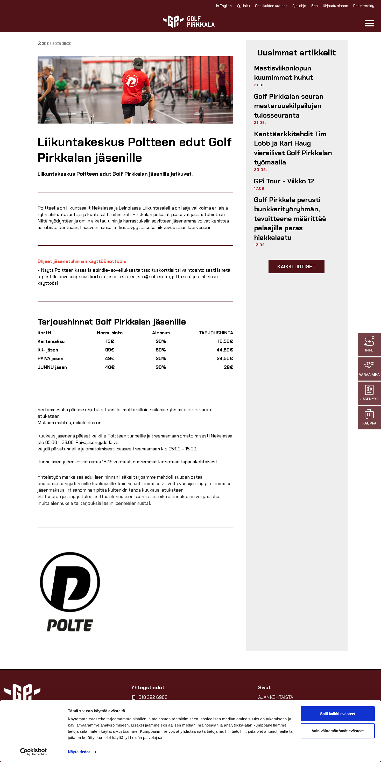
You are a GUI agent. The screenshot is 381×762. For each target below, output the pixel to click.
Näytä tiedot (79, 752)
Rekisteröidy (363, 5)
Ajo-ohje (299, 5)
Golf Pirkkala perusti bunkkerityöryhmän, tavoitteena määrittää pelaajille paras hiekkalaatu (290, 218)
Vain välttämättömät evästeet (338, 730)
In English (224, 5)
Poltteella (48, 208)
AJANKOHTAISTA (275, 697)
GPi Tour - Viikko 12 (284, 181)
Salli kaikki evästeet (337, 713)
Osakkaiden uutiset (271, 5)
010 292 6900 (152, 697)
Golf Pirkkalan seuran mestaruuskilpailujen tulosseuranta (288, 106)
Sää (314, 5)
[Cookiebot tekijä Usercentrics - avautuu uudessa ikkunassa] (33, 752)
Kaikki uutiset (296, 266)
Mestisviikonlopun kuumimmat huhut (283, 73)
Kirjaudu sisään (335, 5)
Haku (246, 5)
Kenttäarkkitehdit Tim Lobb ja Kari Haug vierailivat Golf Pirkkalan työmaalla (293, 148)
